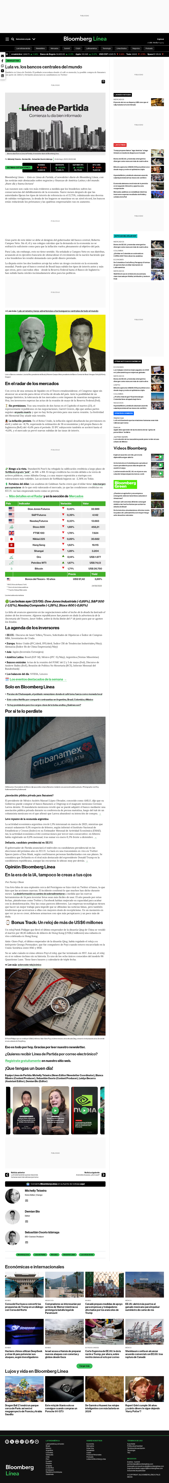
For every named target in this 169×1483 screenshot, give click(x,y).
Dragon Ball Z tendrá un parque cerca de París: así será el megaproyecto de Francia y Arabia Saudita (23, 1410)
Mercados (76, 496)
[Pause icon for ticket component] (6, 54)
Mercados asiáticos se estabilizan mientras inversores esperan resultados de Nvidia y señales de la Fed (130, 194)
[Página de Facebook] (7, 1442)
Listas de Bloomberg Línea (96, 1459)
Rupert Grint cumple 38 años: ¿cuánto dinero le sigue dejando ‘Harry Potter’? (142, 1408)
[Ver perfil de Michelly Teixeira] (15, 1196)
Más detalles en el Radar (26, 496)
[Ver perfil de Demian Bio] (15, 1217)
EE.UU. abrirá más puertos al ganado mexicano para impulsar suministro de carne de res (142, 1306)
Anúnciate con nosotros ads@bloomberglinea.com (145, 1466)
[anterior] (7, 1175)
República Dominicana (54, 1472)
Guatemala (50, 1474)
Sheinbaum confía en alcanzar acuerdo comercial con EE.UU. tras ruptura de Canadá (144, 1354)
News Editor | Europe (34, 1195)
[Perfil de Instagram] (22, 1442)
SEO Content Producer (34, 1236)
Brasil (48, 1446)
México (48, 1448)
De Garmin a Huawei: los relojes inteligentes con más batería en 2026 (102, 1408)
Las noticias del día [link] (23, 48)
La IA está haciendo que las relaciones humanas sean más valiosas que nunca (24, 1176)
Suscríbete (131, 1444)
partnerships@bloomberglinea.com (140, 1464)
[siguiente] (104, 1175)
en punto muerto (22, 412)
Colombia (49, 1453)
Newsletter (13, 61)
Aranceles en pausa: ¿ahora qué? (88, 1175)
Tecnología (131, 1450)
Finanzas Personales (93, 1455)
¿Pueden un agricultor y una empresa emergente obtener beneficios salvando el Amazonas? (130, 495)
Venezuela (49, 1455)
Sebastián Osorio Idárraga (42, 159)
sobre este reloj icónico (29, 964)
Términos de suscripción (136, 1448)
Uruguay (49, 1466)
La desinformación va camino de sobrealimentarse (39, 893)
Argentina (49, 1450)
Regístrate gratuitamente (23, 1061)
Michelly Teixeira (14, 159)
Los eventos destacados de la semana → (38, 679)
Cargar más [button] (84, 1366)
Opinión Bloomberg (124, 413)
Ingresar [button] (160, 39)
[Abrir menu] (7, 39)
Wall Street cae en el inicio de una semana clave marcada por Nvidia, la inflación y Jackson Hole (132, 276)
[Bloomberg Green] (139, 484)
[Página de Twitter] (12, 1442)
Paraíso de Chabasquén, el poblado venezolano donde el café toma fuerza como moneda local (54, 694)
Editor (27, 1215)
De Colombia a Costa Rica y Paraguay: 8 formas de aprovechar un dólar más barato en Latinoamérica (132, 265)
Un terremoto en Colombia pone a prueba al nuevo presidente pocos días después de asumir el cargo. (130, 465)
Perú (47, 1459)
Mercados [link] (54, 48)
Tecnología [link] (107, 48)
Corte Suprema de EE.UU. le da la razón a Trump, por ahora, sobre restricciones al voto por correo (103, 1354)
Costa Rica (50, 1468)
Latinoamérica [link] (91, 48)
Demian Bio (26, 159)
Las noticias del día (87, 1255)
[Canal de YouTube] (17, 1442)
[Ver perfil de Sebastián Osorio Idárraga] (15, 1237)
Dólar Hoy (90, 1448)
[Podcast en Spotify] (37, 1442)
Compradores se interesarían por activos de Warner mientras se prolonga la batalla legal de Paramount (63, 1308)
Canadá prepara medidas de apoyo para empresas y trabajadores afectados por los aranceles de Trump (103, 1308)
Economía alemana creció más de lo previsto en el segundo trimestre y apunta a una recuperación (131, 186)
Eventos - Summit (133, 1462)
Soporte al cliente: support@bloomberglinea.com (145, 1468)
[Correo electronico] (26, 1200)
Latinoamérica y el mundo (55, 1444)
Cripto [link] (78, 48)
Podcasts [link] (149, 48)
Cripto (88, 1453)
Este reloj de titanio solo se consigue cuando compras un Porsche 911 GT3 (61, 1408)
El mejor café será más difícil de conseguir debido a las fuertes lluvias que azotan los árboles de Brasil (130, 504)
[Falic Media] (149, 43)
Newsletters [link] (40, 48)
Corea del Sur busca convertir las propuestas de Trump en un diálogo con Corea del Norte (24, 1306)
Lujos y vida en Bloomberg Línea (36, 1371)
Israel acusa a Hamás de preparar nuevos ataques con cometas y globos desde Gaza (63, 1354)
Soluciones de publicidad (136, 1471)
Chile (47, 1457)
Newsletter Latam (69, 1255)
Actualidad (90, 1450)
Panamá (49, 1463)
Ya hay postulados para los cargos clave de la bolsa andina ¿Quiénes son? (44, 705)
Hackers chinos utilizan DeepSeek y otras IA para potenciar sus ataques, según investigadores (23, 1354)
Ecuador (49, 1461)
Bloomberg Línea (23, 1255)
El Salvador (50, 1470)
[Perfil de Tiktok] (32, 1442)
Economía (90, 1444)
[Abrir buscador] (13, 39)
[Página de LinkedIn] (27, 1442)
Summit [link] (67, 48)
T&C (128, 1453)
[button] (103, 81)
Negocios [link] (136, 48)
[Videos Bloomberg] (139, 448)
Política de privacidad (135, 1446)
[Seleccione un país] (34, 39)
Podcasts (89, 1457)
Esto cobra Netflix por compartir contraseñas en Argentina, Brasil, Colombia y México (50, 699)
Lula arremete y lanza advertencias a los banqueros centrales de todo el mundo (57, 311)
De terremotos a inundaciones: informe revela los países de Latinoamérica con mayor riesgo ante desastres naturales (131, 512)
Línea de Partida (40, 1255)
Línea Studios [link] (122, 48)
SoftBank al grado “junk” (17, 472)
